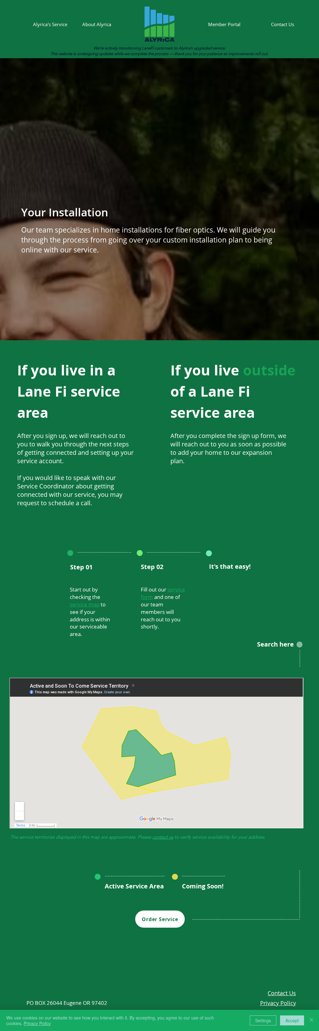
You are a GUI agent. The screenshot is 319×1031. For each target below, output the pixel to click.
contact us (162, 837)
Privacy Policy (37, 1023)
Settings (263, 1020)
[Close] (311, 1020)
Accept (292, 1020)
